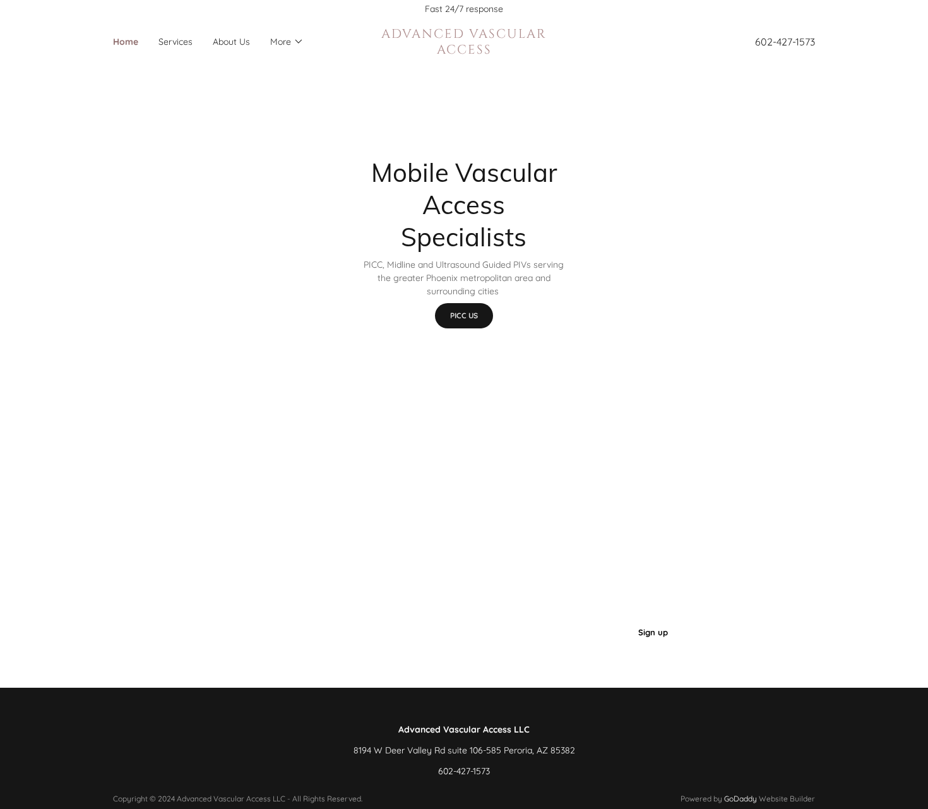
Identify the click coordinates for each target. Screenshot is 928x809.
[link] (464, 50)
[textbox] (416, 632)
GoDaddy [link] (740, 798)
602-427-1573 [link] (785, 41)
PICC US (464, 315)
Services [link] (175, 41)
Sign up (653, 632)
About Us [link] (231, 41)
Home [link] (125, 41)
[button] (287, 41)
